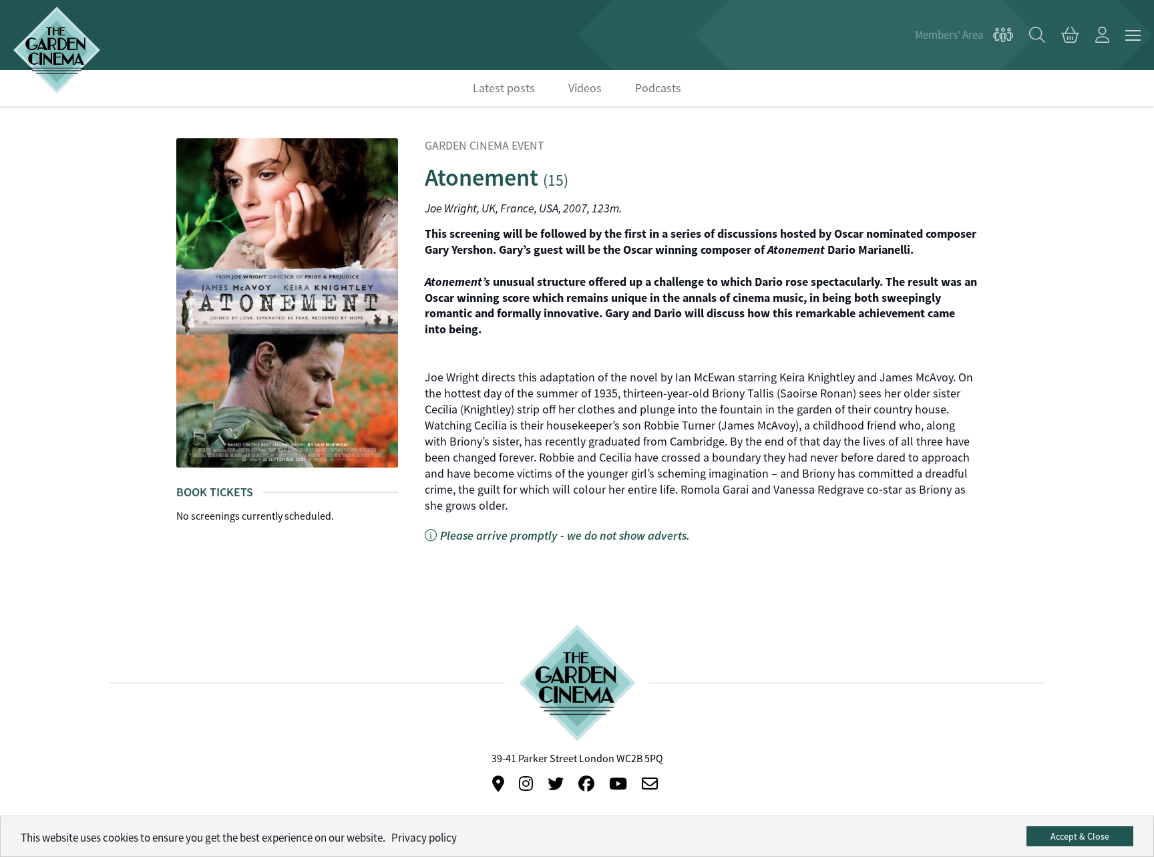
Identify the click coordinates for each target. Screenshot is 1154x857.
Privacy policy (424, 838)
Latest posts (504, 88)
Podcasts (658, 88)
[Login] (1102, 35)
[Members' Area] (964, 35)
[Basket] (1070, 35)
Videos (585, 88)
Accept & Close (1079, 836)
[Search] (1037, 35)
